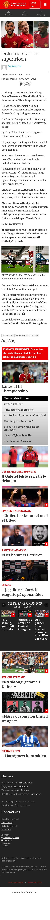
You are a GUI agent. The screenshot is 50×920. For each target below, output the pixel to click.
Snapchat (6, 843)
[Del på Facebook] (21, 83)
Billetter (24, 15)
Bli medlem (8, 15)
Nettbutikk (40, 15)
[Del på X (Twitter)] (25, 83)
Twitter (6, 835)
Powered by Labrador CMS (25, 892)
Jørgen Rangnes (21, 790)
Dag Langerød (25, 783)
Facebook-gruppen (11, 838)
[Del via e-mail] (29, 83)
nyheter (7, 335)
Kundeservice (6, 823)
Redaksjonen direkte (9, 826)
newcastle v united (27, 335)
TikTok (5, 846)
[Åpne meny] (45, 5)
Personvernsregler (16, 882)
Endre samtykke (35, 882)
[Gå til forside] (14, 4)
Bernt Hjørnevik (20, 786)
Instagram (7, 840)
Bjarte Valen (35, 794)
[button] (4, 605)
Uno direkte (6, 830)
